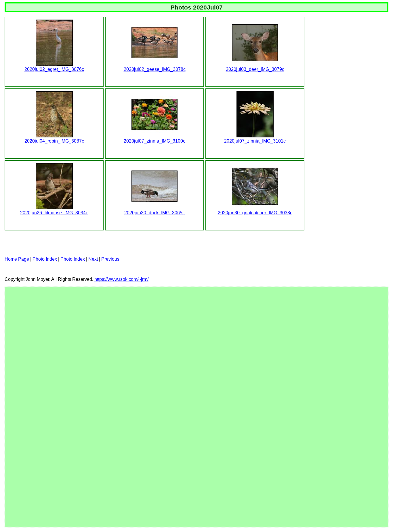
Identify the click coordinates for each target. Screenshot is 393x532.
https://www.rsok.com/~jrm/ (121, 279)
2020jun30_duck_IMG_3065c (154, 212)
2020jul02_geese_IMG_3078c (155, 69)
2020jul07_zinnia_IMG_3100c (154, 141)
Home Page (17, 259)
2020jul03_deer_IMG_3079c (255, 69)
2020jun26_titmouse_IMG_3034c (54, 212)
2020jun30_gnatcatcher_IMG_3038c (255, 212)
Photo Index (45, 259)
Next (93, 259)
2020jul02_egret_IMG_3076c (54, 69)
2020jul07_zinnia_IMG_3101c (255, 141)
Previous (110, 259)
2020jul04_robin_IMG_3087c (54, 141)
